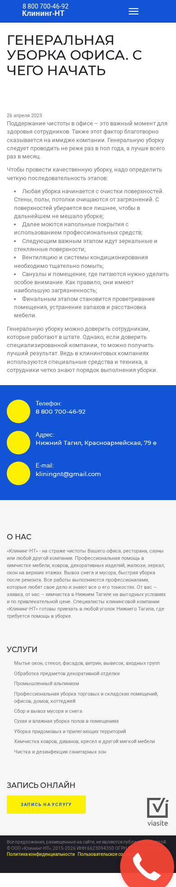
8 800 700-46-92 (46, 6)
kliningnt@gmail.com (68, 474)
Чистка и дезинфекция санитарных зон (60, 752)
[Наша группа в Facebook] (20, 865)
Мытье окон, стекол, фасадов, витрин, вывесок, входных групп (87, 663)
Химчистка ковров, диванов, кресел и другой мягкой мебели (84, 741)
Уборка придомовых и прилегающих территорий (70, 731)
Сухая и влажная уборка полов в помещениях (66, 721)
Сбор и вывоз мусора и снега (48, 711)
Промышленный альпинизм (46, 684)
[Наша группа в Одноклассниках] (30, 865)
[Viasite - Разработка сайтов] (158, 823)
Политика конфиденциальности (41, 854)
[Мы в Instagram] (39, 865)
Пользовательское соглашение (111, 854)
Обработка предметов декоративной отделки (67, 674)
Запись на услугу (46, 804)
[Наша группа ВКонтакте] (11, 865)
